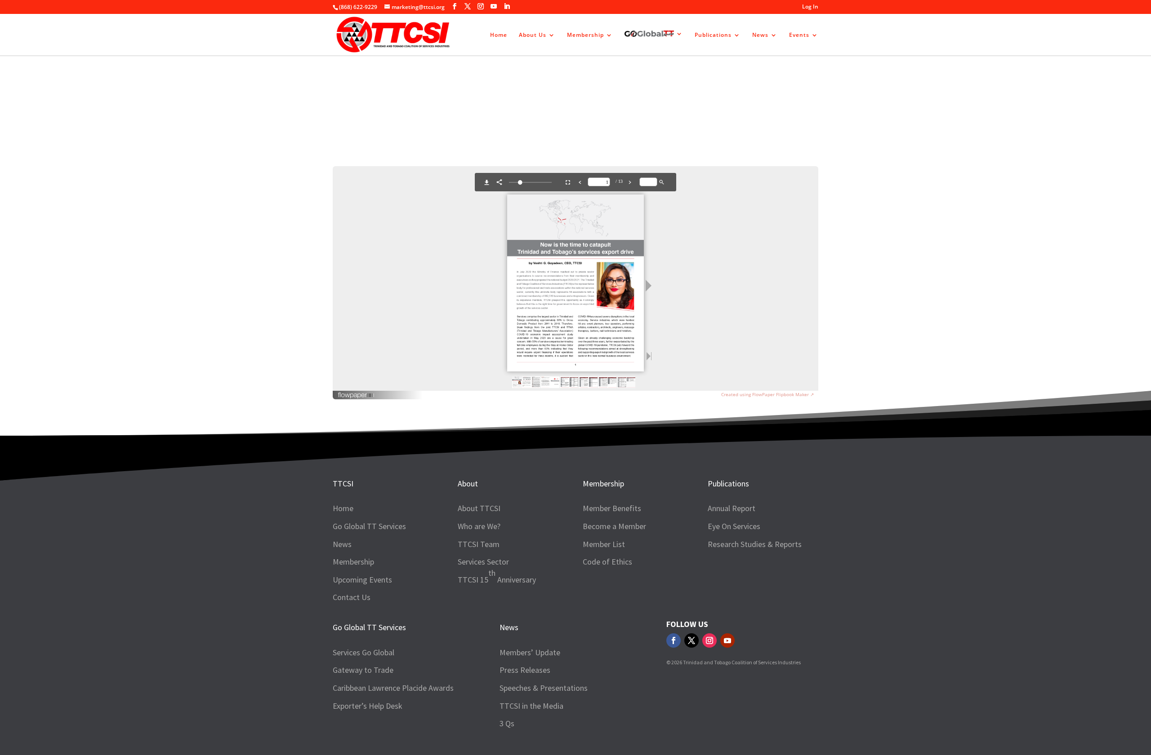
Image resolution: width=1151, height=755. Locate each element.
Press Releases (525, 670)
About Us (532, 35)
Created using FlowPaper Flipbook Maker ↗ (767, 394)
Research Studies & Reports (570, 92)
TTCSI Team (479, 544)
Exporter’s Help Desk (367, 706)
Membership (585, 35)
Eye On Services (734, 526)
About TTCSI (479, 508)
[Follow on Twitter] (691, 640)
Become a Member (614, 526)
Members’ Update (530, 652)
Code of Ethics (607, 561)
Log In (810, 7)
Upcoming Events (362, 579)
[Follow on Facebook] (673, 640)
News (760, 35)
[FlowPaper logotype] (356, 396)
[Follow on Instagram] (709, 640)
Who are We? (479, 526)
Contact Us (351, 597)
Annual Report (731, 508)
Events (799, 35)
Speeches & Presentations (544, 688)
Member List (604, 544)
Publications (713, 35)
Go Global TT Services (369, 526)
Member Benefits (612, 508)
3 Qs (507, 723)
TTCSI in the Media (531, 706)
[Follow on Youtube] (727, 640)
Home (498, 35)
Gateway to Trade (363, 670)
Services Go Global (363, 652)
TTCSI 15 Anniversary (497, 576)
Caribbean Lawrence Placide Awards (393, 688)
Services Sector (483, 561)
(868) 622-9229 (358, 7)
